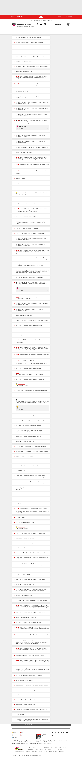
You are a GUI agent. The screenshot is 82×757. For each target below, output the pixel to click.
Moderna (28, 751)
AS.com (56, 747)
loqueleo (50, 751)
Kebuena (59, 749)
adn (60, 747)
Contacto (13, 743)
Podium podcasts (34, 751)
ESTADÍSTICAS (26, 32)
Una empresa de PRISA (19, 749)
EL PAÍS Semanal (50, 749)
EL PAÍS (29, 747)
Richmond (64, 749)
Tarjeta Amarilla (21, 193)
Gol (18, 120)
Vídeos (22, 16)
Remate (17, 76)
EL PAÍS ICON (40, 751)
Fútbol (18, 16)
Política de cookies (33, 743)
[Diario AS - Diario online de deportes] (41, 17)
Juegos (59, 16)
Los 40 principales (34, 747)
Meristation (55, 751)
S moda (45, 751)
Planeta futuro (54, 749)
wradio (37, 749)
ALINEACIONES (19, 32)
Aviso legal (18, 743)
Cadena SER (52, 747)
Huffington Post (30, 749)
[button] (19, 751)
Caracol (64, 747)
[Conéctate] (67, 16)
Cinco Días (40, 749)
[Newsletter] (63, 16)
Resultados (13, 16)
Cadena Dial (45, 749)
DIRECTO (14, 32)
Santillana (39, 747)
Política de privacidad (24, 743)
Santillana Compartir (46, 747)
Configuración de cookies (41, 743)
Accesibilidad (49, 743)
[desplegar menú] (8, 17)
